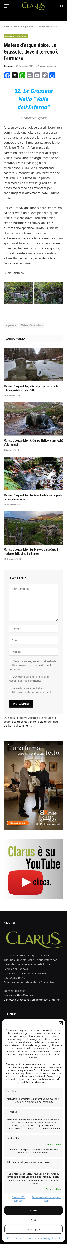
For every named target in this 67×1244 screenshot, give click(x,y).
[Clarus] (33, 6)
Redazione (8, 66)
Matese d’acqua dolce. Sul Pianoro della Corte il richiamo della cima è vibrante (31, 551)
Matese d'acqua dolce (15, 36)
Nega (33, 1219)
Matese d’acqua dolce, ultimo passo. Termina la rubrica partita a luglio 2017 (31, 388)
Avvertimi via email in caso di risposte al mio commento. (29, 678)
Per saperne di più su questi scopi (46, 1199)
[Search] (61, 6)
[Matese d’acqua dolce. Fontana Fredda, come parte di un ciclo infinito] (33, 473)
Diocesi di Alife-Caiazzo (18, 995)
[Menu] (6, 6)
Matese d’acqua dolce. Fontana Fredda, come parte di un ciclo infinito (33, 497)
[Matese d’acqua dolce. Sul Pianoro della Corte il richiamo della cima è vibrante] (33, 528)
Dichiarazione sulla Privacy (36, 1238)
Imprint (56, 1238)
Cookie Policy (14, 1238)
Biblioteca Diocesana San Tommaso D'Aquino (32, 999)
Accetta (33, 1210)
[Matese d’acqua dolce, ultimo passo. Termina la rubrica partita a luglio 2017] (33, 364)
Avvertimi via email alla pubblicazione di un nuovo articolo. (31, 690)
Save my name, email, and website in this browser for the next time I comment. (32, 665)
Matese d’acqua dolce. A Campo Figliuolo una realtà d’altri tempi (33, 442)
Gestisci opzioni (33, 1229)
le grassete (11, 325)
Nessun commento (48, 66)
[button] (61, 1023)
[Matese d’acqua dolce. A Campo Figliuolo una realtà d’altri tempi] (33, 419)
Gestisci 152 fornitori (18, 1199)
